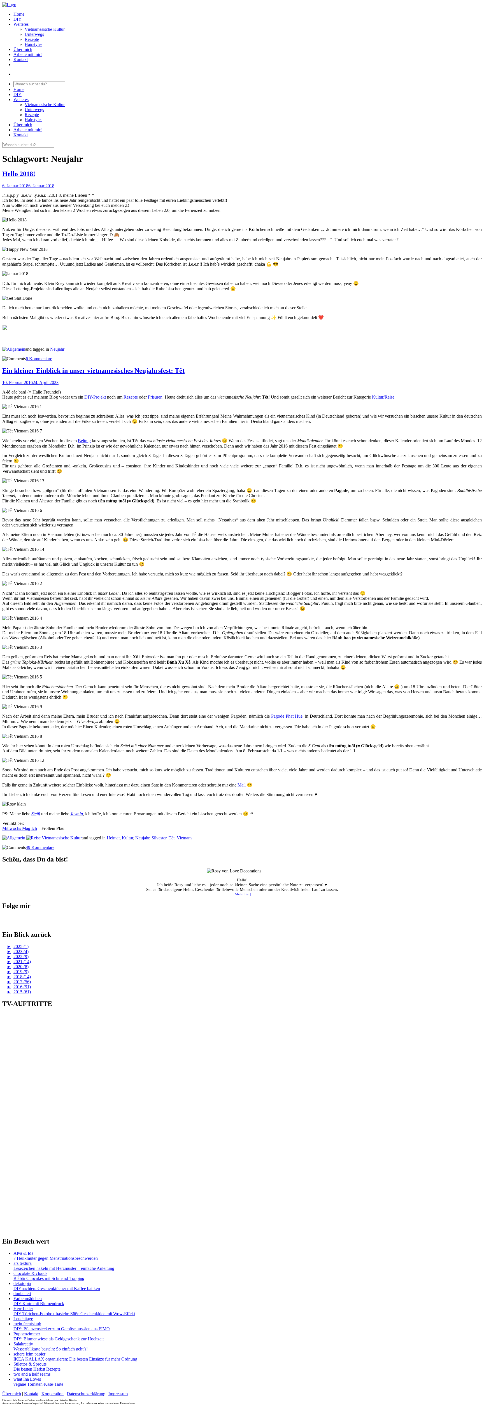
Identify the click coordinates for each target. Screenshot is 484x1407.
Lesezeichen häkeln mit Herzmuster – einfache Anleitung (63, 1268)
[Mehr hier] (242, 894)
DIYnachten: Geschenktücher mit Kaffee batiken (56, 1288)
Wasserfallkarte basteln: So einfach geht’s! (50, 1349)
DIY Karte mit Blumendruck (38, 1303)
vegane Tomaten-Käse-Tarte (38, 1384)
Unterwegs (34, 34)
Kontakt (20, 59)
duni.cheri (22, 1293)
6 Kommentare (39, 358)
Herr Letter (23, 1308)
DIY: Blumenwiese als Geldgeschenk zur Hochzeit (58, 1338)
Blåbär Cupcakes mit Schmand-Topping (48, 1278)
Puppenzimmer (26, 1333)
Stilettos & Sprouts (29, 1364)
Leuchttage (23, 1318)
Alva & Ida (23, 1253)
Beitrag (84, 440)
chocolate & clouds (30, 1273)
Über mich (22, 49)
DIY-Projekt (95, 397)
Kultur (127, 837)
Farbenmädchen (27, 1298)
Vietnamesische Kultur (45, 29)
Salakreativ (23, 1344)
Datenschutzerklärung (86, 1393)
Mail (242, 785)
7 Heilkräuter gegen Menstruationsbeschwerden (55, 1258)
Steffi (35, 813)
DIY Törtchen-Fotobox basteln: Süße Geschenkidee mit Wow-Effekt (74, 1313)
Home (18, 14)
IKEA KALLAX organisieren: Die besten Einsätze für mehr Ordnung (75, 1359)
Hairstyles (33, 44)
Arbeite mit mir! (27, 54)
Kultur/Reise (383, 397)
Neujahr (57, 349)
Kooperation (52, 1393)
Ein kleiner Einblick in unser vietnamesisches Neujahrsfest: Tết (93, 370)
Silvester (159, 837)
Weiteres (21, 24)
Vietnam (184, 837)
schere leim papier (29, 1354)
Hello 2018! (18, 173)
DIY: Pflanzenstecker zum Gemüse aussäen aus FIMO (61, 1328)
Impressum (118, 1393)
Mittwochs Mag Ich (19, 828)
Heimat (113, 837)
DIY (17, 19)
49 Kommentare (40, 847)
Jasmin (76, 813)
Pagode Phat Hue (286, 716)
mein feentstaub (27, 1323)
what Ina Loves (27, 1379)
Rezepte (32, 39)
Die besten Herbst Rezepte (37, 1369)
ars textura (22, 1263)
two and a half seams (31, 1374)
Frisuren (155, 397)
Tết (171, 837)
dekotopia (22, 1283)
